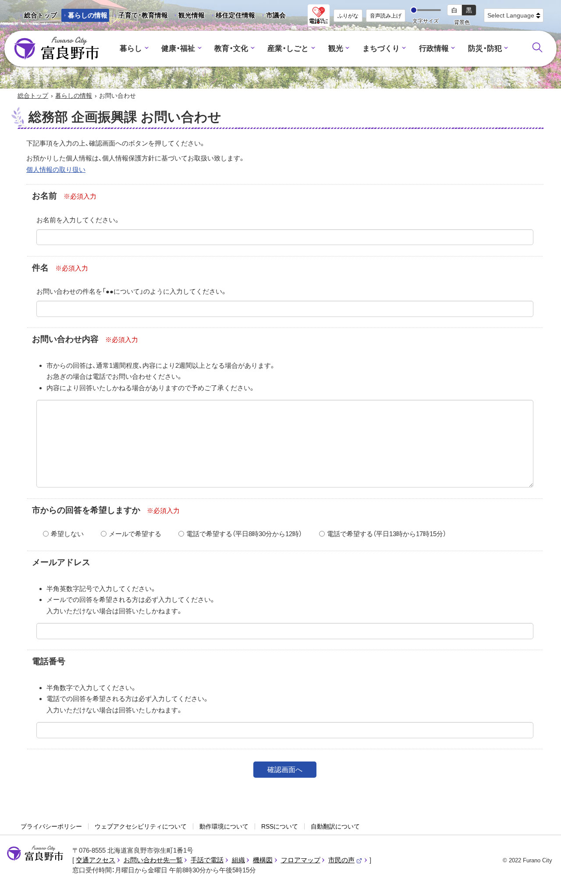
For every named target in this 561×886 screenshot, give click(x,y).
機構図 (263, 860)
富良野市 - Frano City (56, 48)
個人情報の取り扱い (55, 169)
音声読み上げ (385, 16)
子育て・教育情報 (143, 15)
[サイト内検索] (537, 47)
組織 (238, 860)
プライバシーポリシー (51, 826)
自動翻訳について (335, 826)
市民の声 (345, 860)
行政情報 (434, 48)
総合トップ (40, 15)
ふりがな (348, 16)
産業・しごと (288, 48)
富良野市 (35, 853)
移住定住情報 (232, 16)
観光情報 (188, 16)
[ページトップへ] (542, 869)
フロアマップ (300, 860)
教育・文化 (231, 48)
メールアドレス (61, 562)
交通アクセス (95, 860)
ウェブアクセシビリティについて (141, 826)
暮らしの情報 (87, 15)
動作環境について (224, 826)
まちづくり (381, 48)
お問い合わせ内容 (65, 339)
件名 (40, 267)
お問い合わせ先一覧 (153, 860)
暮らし (131, 48)
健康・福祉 (178, 48)
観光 (335, 48)
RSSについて (279, 826)
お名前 (44, 195)
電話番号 (48, 661)
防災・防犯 (485, 48)
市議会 (276, 15)
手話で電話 (207, 860)
